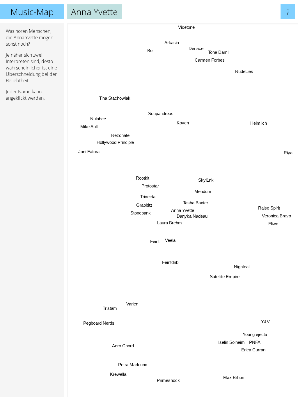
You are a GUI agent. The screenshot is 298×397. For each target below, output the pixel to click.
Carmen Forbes (209, 60)
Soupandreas (160, 113)
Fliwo (273, 223)
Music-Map (32, 12)
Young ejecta (255, 334)
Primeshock (168, 380)
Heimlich (259, 123)
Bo (149, 50)
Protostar (150, 186)
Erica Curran (254, 349)
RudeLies (244, 71)
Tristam (109, 307)
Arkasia (172, 42)
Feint (154, 241)
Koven (183, 122)
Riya (288, 154)
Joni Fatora (89, 149)
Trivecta (147, 196)
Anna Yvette (182, 210)
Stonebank (140, 212)
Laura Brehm (169, 223)
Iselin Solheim (232, 341)
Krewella (117, 373)
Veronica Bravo (276, 216)
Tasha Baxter (195, 202)
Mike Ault (89, 126)
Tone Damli (219, 52)
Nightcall (242, 266)
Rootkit (142, 178)
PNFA (255, 341)
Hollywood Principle (115, 141)
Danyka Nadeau (191, 216)
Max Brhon (233, 377)
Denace (197, 48)
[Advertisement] (32, 194)
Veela (170, 240)
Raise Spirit (269, 208)
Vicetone (186, 27)
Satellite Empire (225, 276)
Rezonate (120, 135)
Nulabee (98, 118)
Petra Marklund (133, 365)
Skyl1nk (205, 180)
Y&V (265, 321)
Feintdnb (170, 262)
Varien (133, 305)
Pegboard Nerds (98, 322)
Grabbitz (144, 205)
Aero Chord (123, 346)
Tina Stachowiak (114, 98)
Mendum (202, 190)
